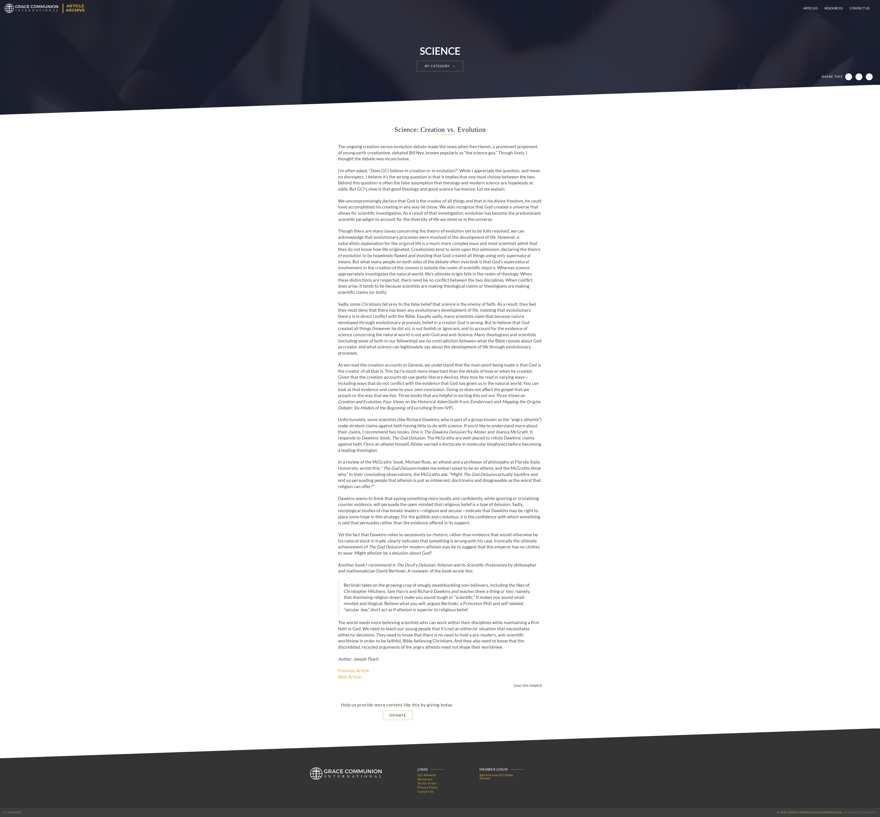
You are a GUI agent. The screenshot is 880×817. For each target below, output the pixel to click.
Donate (397, 715)
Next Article (349, 676)
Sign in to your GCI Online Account (496, 776)
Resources (834, 8)
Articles (810, 8)
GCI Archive (11, 812)
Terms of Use (427, 783)
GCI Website (427, 775)
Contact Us (859, 8)
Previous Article (353, 670)
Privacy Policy (428, 787)
